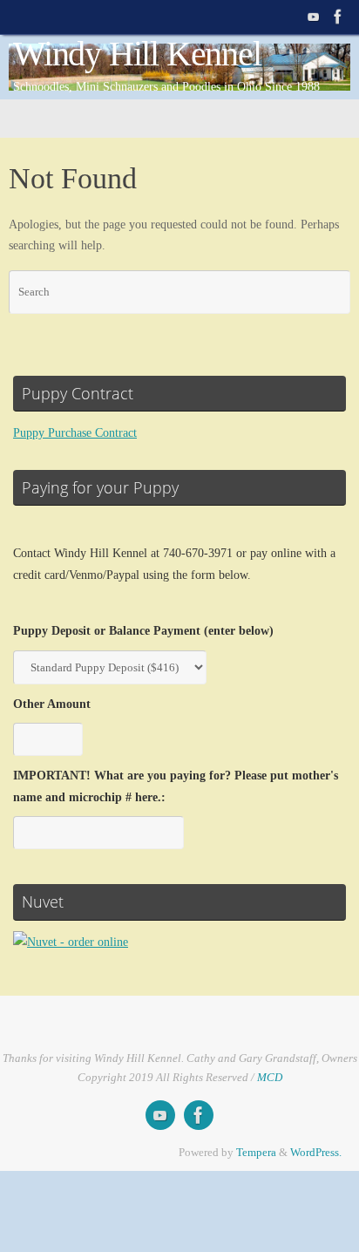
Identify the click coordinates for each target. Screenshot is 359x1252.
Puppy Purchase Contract (75, 432)
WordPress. (316, 1152)
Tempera (256, 1152)
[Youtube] (313, 16)
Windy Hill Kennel (137, 54)
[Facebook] (338, 16)
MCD (269, 1077)
